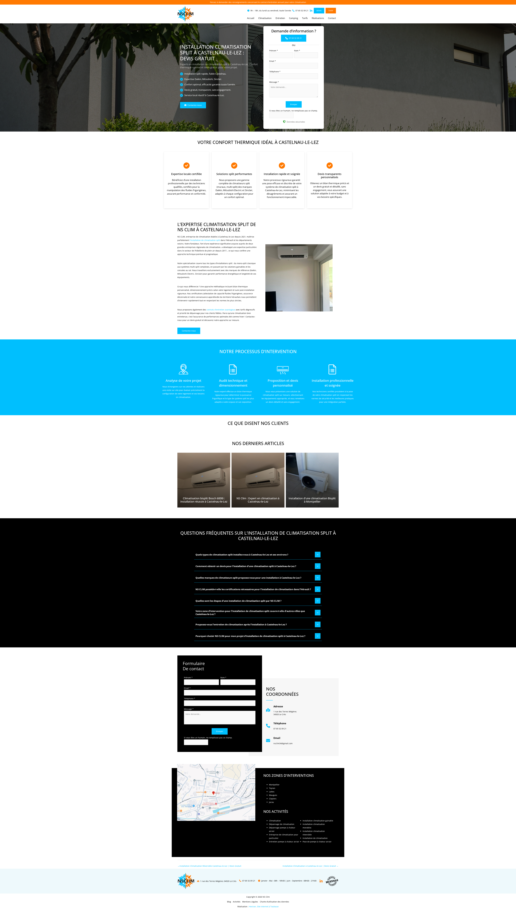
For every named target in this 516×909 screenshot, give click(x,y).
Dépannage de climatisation (281, 824)
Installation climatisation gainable (318, 820)
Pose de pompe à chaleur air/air (317, 841)
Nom (297, 50)
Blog (229, 901)
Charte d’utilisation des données (274, 901)
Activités (236, 901)
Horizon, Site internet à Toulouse (264, 906)
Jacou (271, 802)
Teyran (272, 788)
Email (272, 61)
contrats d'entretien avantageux (221, 309)
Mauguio (273, 795)
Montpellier (274, 784)
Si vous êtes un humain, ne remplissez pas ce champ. (293, 110)
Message (274, 82)
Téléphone (274, 71)
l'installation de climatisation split (205, 240)
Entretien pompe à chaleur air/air (284, 841)
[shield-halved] (284, 122)
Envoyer (293, 104)
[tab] (258, 554)
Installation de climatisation (315, 838)
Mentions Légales (250, 901)
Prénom (273, 50)
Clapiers (272, 798)
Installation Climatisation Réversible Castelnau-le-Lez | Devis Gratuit (209, 866)
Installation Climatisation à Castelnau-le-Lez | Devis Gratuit (310, 866)
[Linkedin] (321, 881)
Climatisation (275, 820)
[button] (269, 11)
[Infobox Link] (281, 711)
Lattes (271, 791)
